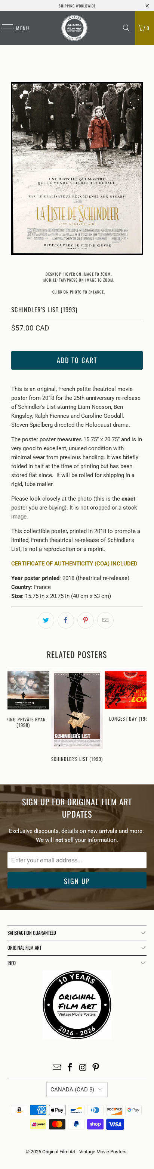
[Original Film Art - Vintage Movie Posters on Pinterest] (96, 1068)
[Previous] (17, 169)
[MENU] (3, 28)
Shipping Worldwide (77, 6)
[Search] (126, 28)
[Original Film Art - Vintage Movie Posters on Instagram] (83, 1068)
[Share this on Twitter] (46, 620)
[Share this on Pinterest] (85, 620)
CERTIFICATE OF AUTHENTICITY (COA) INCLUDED (74, 563)
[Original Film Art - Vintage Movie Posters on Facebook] (70, 1068)
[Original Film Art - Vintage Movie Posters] (74, 28)
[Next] (137, 169)
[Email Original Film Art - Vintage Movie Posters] (57, 1068)
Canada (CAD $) (72, 1089)
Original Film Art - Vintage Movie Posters (84, 1151)
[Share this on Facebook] (66, 620)
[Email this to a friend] (105, 620)
